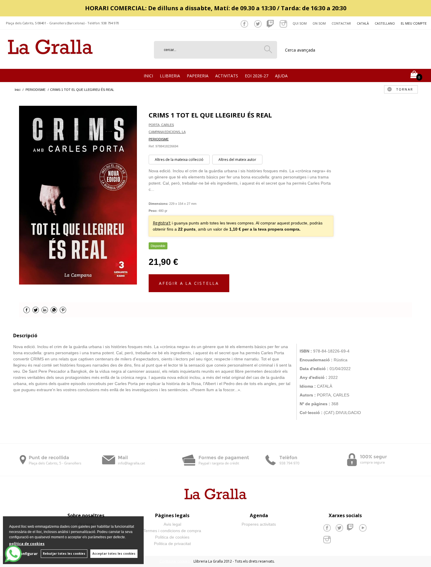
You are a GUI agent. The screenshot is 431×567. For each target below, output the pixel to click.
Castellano (385, 23)
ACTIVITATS (226, 76)
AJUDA (281, 76)
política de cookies (27, 543)
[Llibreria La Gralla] (50, 61)
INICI (148, 76)
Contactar (341, 23)
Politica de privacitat (172, 543)
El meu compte (414, 23)
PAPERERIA (197, 76)
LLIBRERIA (170, 76)
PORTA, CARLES (161, 125)
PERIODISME (159, 139)
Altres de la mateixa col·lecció (179, 159)
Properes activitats (259, 524)
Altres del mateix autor (237, 159)
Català (363, 23)
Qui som (300, 23)
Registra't (162, 223)
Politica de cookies (172, 537)
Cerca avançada (300, 50)
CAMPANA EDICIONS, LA (167, 132)
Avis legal (172, 524)
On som (319, 23)
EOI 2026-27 (256, 76)
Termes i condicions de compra (172, 530)
